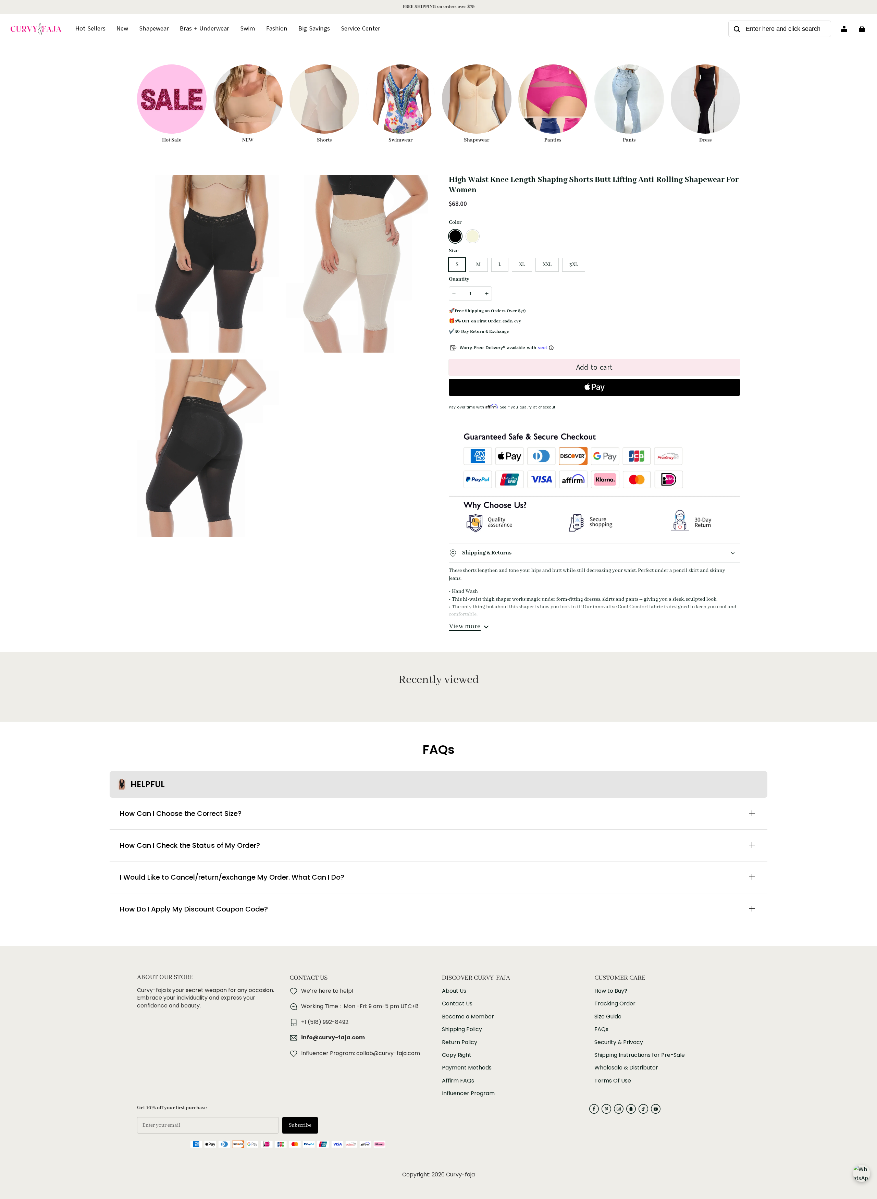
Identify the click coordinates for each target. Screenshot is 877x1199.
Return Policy (459, 1042)
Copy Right (456, 1055)
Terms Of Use (612, 1081)
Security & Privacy (618, 1042)
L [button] (499, 264)
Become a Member (468, 1016)
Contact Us (457, 1003)
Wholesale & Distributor (626, 1068)
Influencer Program (468, 1093)
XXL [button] (547, 264)
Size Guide (607, 1016)
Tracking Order (614, 1003)
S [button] (457, 264)
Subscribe (300, 1125)
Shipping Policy (462, 1029)
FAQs (601, 1029)
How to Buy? (610, 991)
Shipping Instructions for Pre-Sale (639, 1055)
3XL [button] (573, 264)
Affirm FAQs (458, 1081)
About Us (454, 991)
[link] (360, 29)
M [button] (478, 264)
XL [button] (522, 264)
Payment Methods (467, 1068)
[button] (455, 236)
